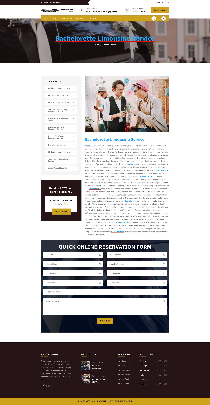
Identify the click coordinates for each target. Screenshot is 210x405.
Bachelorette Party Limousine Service (56, 128)
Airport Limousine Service (58, 102)
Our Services (126, 375)
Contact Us (125, 384)
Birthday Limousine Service (59, 152)
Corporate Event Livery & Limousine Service (58, 110)
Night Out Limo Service (57, 145)
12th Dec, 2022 (100, 362)
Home (47, 18)
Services (66, 18)
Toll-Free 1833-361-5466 (51, 2)
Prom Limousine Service (58, 95)
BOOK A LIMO (160, 10)
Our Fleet (125, 379)
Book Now (105, 321)
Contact (92, 18)
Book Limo (125, 370)
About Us (80, 18)
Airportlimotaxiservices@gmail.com (102, 11)
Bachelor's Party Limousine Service (59, 119)
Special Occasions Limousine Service (60, 160)
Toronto (88, 401)
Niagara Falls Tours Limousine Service (56, 137)
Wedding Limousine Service (59, 88)
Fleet (56, 18)
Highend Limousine (123, 401)
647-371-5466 (138, 11)
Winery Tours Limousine (58, 168)
